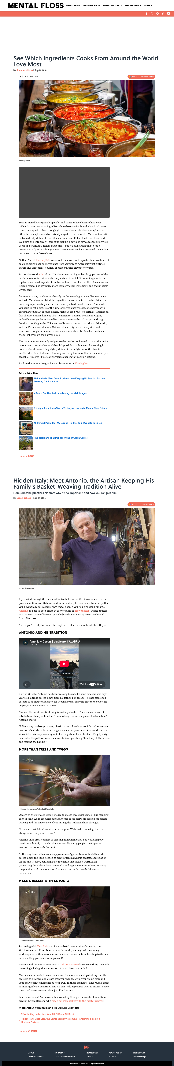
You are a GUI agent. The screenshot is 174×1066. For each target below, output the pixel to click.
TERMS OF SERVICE (35, 1056)
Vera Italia (43, 946)
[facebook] (146, 13)
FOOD (31, 456)
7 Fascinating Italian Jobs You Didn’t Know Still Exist (47, 1014)
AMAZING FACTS (91, 5)
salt (41, 274)
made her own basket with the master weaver (77, 1001)
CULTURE (32, 1031)
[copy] (36, 76)
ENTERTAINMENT (111, 5)
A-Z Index (112, 1056)
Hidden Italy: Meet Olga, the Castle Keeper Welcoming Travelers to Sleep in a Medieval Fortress (60, 1020)
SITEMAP (90, 1056)
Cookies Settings (139, 1056)
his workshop (82, 611)
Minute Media (81, 1063)
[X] (152, 13)
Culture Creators (69, 964)
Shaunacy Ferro (25, 70)
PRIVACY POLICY (115, 1053)
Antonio (23, 611)
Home (22, 456)
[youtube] (168, 13)
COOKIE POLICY (139, 1053)
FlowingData (43, 260)
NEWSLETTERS (92, 1053)
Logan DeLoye (24, 497)
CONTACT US (59, 1053)
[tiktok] (163, 13)
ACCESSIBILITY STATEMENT (65, 1056)
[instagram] (157, 13)
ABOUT (31, 1053)
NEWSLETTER (73, 5)
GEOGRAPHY (132, 5)
